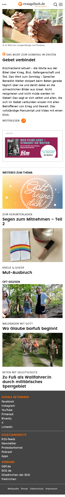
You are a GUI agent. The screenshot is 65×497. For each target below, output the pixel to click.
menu (4, 4)
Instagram (8, 405)
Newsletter (9, 443)
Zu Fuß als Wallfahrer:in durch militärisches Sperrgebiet (26, 381)
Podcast (7, 451)
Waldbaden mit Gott (17, 323)
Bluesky (7, 418)
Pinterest (7, 414)
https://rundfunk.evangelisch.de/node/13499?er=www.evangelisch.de (23, 120)
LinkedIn (7, 426)
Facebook (8, 401)
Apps (5, 456)
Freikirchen (9, 479)
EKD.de (6, 470)
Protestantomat (12, 447)
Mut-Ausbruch (17, 273)
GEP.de (6, 466)
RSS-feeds (8, 439)
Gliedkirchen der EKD (16, 474)
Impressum (51, 488)
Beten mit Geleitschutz (19, 372)
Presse (24, 488)
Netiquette (13, 488)
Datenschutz (36, 488)
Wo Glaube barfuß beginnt (29, 329)
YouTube (7, 410)
